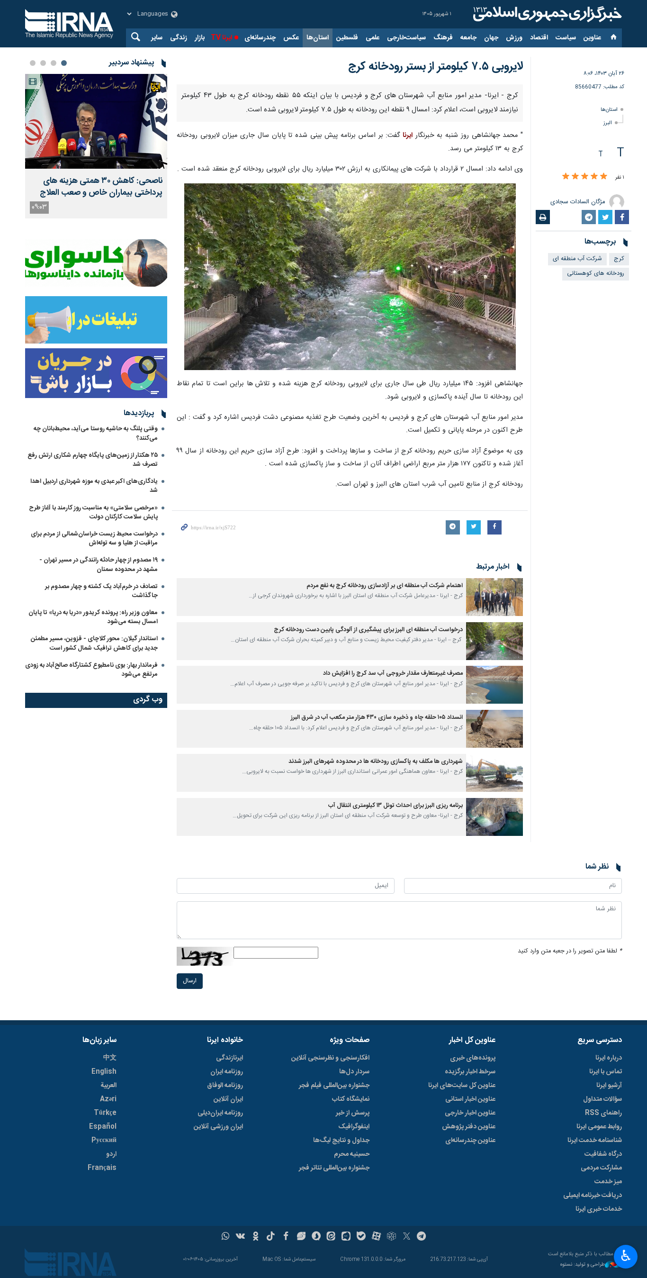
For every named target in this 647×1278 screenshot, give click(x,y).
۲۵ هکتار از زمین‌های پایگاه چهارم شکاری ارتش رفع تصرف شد (92, 460)
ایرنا (546, 14)
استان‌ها (317, 38)
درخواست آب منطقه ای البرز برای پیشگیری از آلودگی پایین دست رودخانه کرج (368, 890)
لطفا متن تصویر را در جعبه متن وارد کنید (570, 1210)
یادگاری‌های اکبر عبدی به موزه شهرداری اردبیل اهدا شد (94, 486)
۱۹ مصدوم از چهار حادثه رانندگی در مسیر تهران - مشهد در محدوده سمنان (98, 564)
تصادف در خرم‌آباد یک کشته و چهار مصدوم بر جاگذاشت (101, 591)
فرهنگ (443, 38)
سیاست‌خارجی (406, 38)
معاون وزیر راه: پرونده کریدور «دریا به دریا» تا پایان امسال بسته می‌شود (93, 617)
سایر (156, 38)
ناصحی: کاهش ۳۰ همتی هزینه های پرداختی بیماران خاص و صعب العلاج (101, 187)
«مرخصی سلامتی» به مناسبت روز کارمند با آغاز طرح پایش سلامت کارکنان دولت (93, 512)
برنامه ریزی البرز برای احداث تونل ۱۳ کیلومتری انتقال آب (395, 1065)
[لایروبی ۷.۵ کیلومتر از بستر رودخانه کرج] (350, 214)
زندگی (178, 38)
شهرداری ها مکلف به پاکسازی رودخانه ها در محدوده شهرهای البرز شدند (375, 1021)
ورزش (514, 38)
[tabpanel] (96, 146)
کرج (619, 259)
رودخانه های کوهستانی (595, 274)
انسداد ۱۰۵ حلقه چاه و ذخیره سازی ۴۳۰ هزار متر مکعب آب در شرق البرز (377, 977)
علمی (372, 38)
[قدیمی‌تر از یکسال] (494, 857)
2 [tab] (53, 63)
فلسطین (347, 38)
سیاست (566, 38)
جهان (491, 38)
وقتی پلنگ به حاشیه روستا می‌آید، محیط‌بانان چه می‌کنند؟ (96, 433)
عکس (291, 38)
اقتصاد (539, 38)
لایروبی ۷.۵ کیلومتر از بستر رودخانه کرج (435, 66)
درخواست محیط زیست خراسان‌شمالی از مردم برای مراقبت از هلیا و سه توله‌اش (94, 538)
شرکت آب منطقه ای (577, 259)
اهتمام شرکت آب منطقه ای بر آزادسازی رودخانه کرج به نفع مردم (384, 846)
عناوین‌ (592, 38)
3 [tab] (43, 63)
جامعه (468, 38)
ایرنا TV (221, 38)
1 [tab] (64, 63)
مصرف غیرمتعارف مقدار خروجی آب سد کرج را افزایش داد (393, 934)
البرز (607, 122)
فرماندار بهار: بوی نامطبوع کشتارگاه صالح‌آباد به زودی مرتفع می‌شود (91, 670)
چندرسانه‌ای (260, 38)
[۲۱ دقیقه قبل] (96, 121)
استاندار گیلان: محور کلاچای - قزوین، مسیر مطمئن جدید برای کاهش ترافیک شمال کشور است (94, 643)
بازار (200, 38)
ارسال (190, 1241)
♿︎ (626, 1255)
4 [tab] (33, 63)
